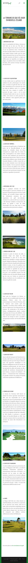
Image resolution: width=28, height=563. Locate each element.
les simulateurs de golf (18, 545)
